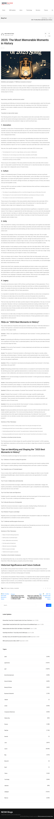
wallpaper (27, 791)
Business (38, 10)
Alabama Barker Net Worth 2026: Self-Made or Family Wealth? (16, 628)
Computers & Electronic (27, 711)
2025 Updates (12, 10)
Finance (46, 10)
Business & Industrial (27, 693)
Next (40, 594)
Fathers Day (27, 718)
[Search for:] (22, 605)
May (27, 754)
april (27, 668)
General (27, 736)
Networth (27, 761)
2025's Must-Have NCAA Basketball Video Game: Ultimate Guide (17, 597)
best (8, 588)
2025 (5, 588)
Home (3, 10)
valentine (27, 785)
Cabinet (27, 699)
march (27, 748)
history (12, 588)
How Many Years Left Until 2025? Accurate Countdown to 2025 (17, 636)
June (27, 742)
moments (16, 588)
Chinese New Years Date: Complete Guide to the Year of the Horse (17, 620)
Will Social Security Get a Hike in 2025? (11, 640)
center (27, 705)
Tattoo (27, 773)
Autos (21, 10)
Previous (13, 594)
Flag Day (27, 730)
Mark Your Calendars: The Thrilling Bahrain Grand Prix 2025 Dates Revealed (34, 597)
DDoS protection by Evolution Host (45, 816)
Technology (29, 10)
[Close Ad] (27, 818)
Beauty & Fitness (27, 687)
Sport (27, 767)
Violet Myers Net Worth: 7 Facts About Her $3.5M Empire (15, 632)
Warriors (27, 797)
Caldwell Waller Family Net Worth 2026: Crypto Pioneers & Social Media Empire (20, 624)
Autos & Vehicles (27, 681)
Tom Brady (27, 779)
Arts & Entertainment (27, 675)
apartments (27, 662)
